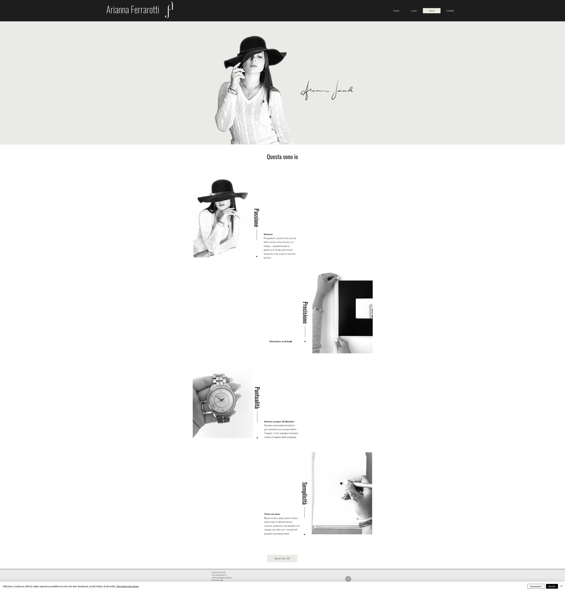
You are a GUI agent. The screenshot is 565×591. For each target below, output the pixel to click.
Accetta (552, 586)
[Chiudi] (561, 586)
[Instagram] (348, 579)
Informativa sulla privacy (127, 586)
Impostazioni (536, 586)
